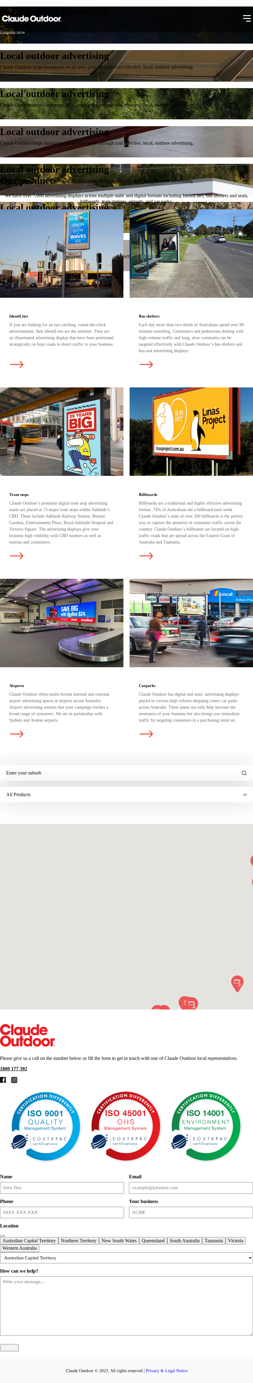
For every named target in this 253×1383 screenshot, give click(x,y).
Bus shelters (191, 253)
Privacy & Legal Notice (167, 1370)
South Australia (185, 1240)
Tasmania (214, 1240)
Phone (6, 1201)
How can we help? (19, 1271)
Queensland (153, 1240)
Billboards (191, 431)
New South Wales (119, 1240)
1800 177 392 (13, 1068)
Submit (9, 1347)
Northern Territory (79, 1240)
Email (135, 1176)
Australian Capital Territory (29, 1240)
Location (9, 1225)
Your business (143, 1201)
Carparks (191, 623)
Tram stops (61, 431)
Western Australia (19, 1248)
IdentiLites (61, 253)
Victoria (235, 1240)
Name (6, 1176)
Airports (61, 623)
